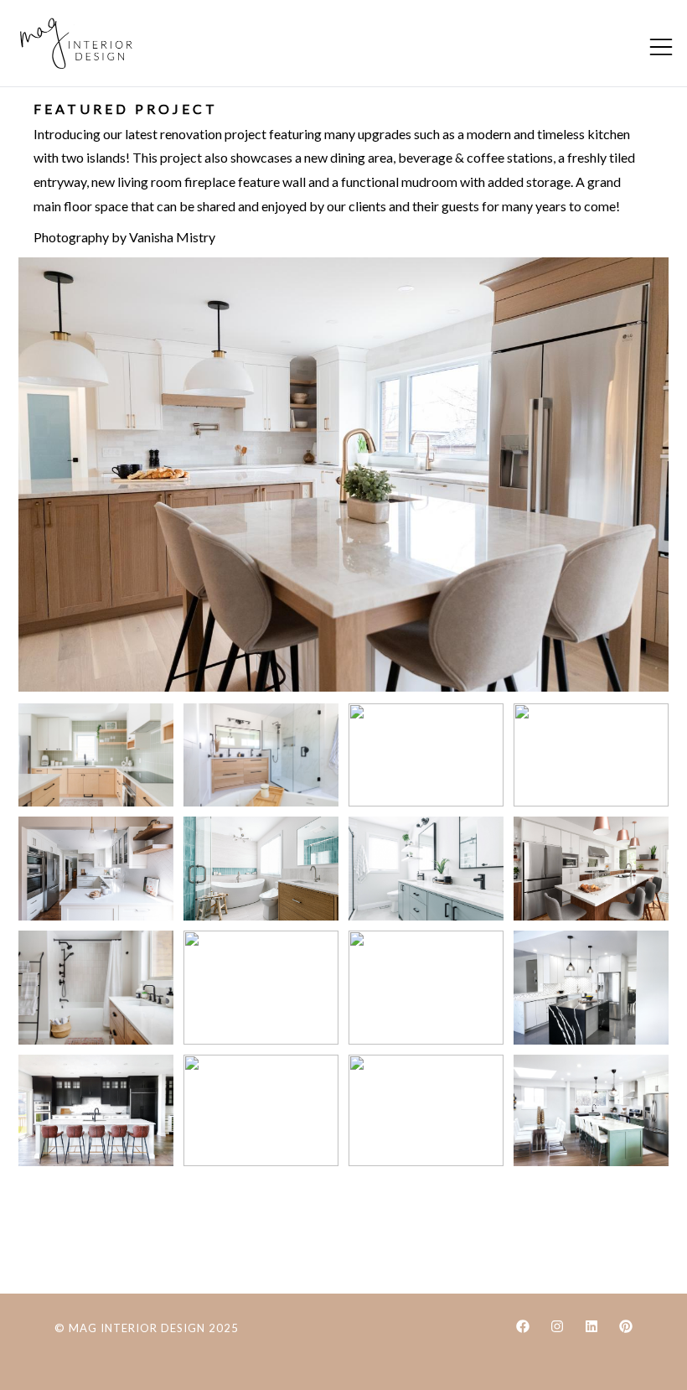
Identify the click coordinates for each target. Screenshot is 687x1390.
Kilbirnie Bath (591, 755)
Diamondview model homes (95, 1111)
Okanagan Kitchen (95, 869)
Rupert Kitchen (591, 869)
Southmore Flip (591, 1111)
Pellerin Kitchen (591, 988)
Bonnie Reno (426, 1111)
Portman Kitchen (95, 755)
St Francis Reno (260, 988)
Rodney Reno (260, 755)
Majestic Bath (95, 988)
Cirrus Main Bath (426, 869)
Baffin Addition (426, 988)
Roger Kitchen (343, 474)
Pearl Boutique (260, 1111)
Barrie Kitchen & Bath (426, 755)
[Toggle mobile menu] (661, 47)
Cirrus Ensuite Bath (260, 869)
